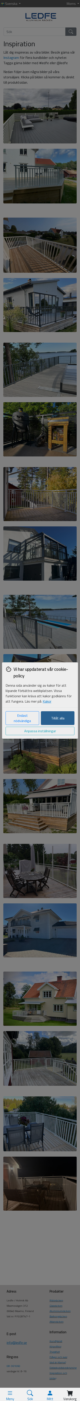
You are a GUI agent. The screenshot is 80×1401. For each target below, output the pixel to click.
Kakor (47, 701)
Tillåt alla (57, 718)
